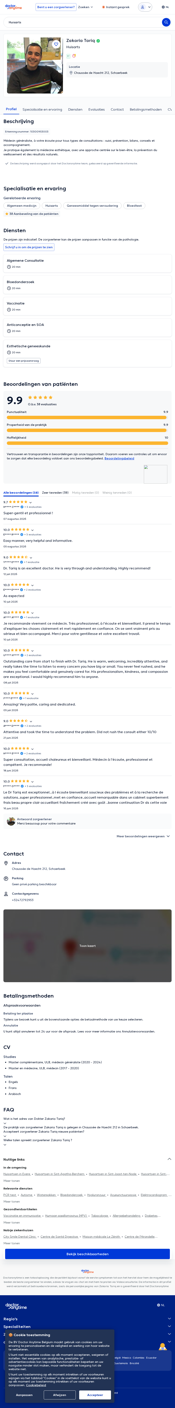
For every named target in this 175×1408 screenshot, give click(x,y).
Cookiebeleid (36, 1385)
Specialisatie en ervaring (42, 109)
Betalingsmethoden (146, 109)
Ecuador (151, 1357)
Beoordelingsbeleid (119, 458)
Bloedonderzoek (71, 1195)
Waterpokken (47, 1195)
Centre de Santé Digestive (60, 1237)
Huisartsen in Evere (17, 1174)
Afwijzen (59, 1395)
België (117, 1357)
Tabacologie (100, 1216)
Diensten (75, 109)
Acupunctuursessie (123, 1195)
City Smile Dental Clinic (20, 1237)
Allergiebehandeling (127, 1216)
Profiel (11, 109)
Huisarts (73, 47)
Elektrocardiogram (154, 1195)
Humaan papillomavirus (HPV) (66, 1216)
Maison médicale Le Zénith (102, 1237)
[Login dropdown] (145, 7)
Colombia (138, 1357)
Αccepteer (95, 1395)
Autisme (27, 1195)
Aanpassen (24, 1395)
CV (170, 109)
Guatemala (121, 1363)
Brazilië (134, 1363)
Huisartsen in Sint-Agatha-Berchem (60, 1174)
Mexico (126, 1357)
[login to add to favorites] (56, 44)
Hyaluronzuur (96, 1195)
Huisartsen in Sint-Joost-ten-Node (113, 1174)
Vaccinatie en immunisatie (22, 1216)
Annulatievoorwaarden (138, 1031)
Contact (117, 109)
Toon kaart (87, 946)
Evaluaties (96, 109)
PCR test (10, 1195)
